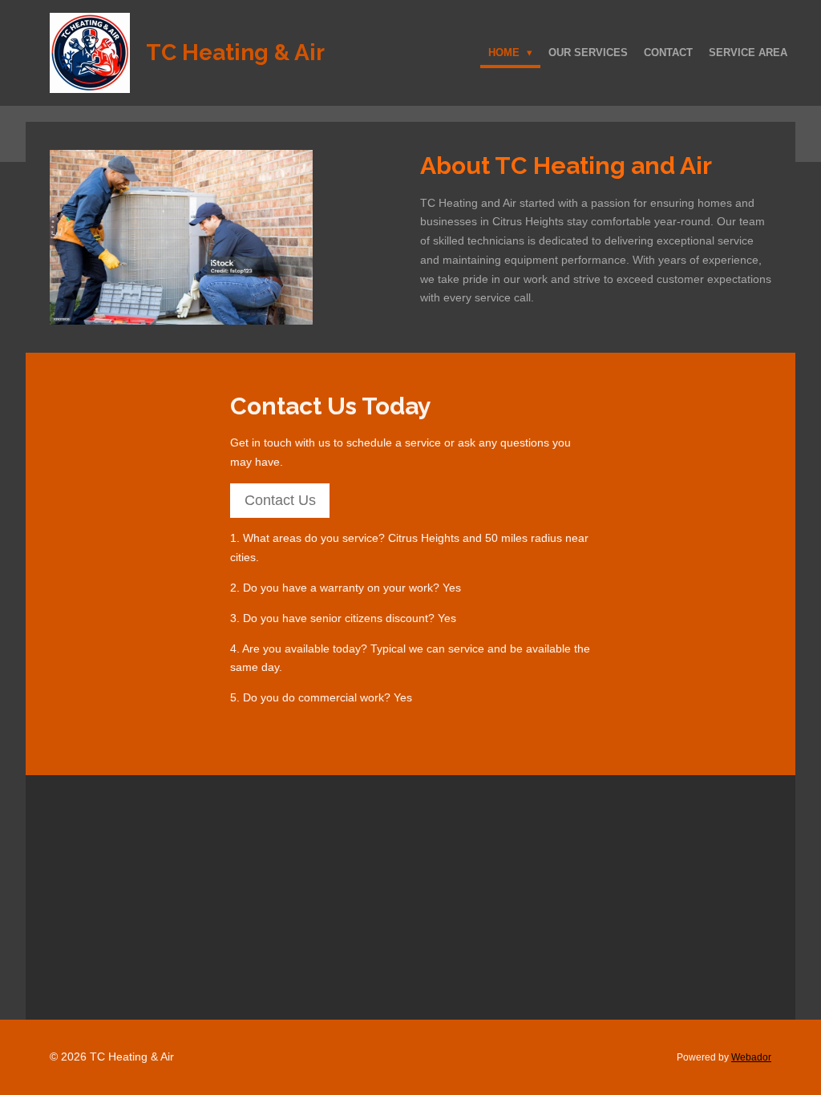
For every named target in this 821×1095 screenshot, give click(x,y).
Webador (751, 1057)
